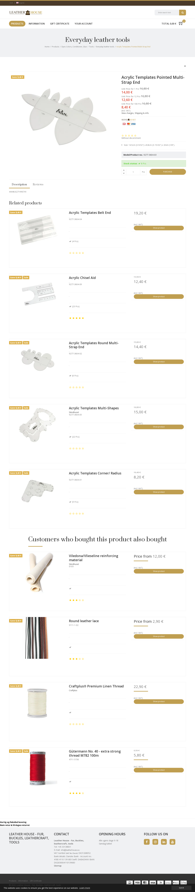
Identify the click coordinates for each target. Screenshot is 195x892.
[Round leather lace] (37, 645)
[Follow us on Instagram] (155, 842)
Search (182, 12)
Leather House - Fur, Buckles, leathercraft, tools (29, 838)
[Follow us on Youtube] (172, 842)
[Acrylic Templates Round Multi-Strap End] (37, 367)
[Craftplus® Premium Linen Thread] (37, 710)
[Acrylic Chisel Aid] (37, 302)
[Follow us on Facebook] (147, 842)
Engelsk (21, 3)
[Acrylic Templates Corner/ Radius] (37, 497)
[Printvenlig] (185, 66)
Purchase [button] (167, 172)
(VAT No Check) (72, 853)
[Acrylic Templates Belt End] (37, 237)
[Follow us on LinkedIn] (164, 842)
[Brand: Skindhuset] (128, 126)
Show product (159, 228)
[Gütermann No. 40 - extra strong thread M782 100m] (37, 775)
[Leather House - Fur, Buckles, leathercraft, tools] (26, 12)
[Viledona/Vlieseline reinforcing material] (37, 580)
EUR (11, 3)
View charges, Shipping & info (135, 113)
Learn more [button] (84, 887)
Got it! (181, 888)
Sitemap (58, 865)
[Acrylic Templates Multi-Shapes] (37, 432)
